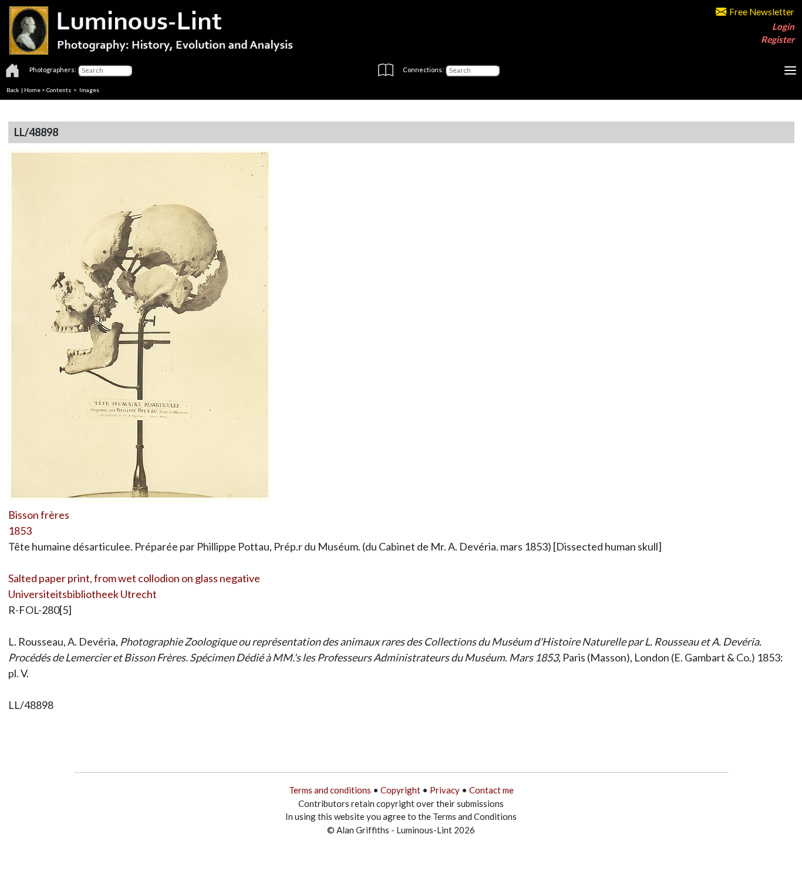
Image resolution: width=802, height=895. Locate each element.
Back (12, 89)
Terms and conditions (330, 790)
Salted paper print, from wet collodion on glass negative (134, 578)
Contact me (491, 790)
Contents (58, 89)
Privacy (445, 790)
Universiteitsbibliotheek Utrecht (82, 593)
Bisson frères (38, 514)
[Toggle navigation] (790, 70)
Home (32, 89)
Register (777, 39)
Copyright (400, 790)
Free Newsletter (761, 11)
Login (783, 26)
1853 (20, 530)
